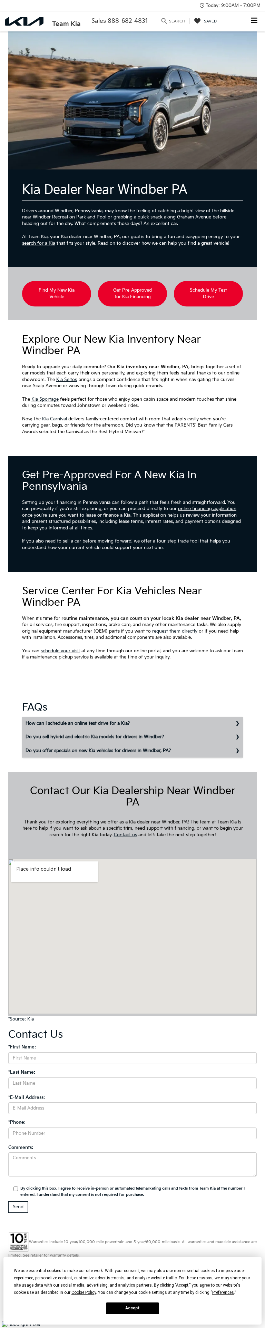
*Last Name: (21, 1072)
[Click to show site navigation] (254, 20)
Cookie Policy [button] (83, 1292)
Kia (30, 1019)
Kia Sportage (45, 399)
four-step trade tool (177, 541)
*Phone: (17, 1122)
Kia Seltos (66, 379)
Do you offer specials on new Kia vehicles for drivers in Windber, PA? (98, 750)
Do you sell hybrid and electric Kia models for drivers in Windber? (95, 737)
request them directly (174, 631)
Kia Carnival (54, 419)
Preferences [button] (223, 1292)
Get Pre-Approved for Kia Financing (132, 293)
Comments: (20, 1147)
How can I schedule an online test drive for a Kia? (78, 723)
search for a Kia (38, 243)
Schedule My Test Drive (208, 293)
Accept (132, 1308)
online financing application (207, 508)
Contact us (125, 835)
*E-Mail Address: (26, 1097)
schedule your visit (60, 651)
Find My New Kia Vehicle (57, 293)
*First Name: (22, 1047)
